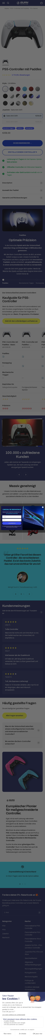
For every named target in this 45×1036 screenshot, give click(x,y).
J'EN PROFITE (11, 523)
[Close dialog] (43, 507)
